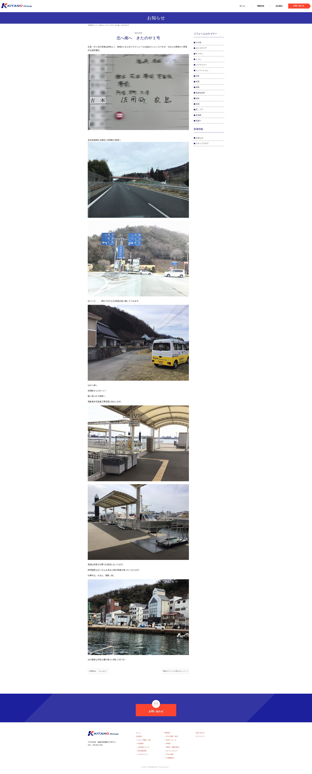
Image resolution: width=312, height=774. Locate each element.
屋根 (197, 87)
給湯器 (198, 115)
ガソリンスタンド (172, 751)
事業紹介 (167, 733)
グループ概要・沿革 (144, 740)
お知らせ (199, 138)
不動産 (168, 743)
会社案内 (279, 6)
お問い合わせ (156, 711)
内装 (197, 76)
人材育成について (143, 747)
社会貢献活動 (142, 751)
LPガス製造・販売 (172, 736)
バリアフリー (201, 65)
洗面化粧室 (200, 93)
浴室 (197, 98)
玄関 (197, 104)
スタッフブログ (202, 143)
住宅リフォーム (171, 740)
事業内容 (260, 6)
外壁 (197, 82)
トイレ (198, 59)
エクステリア (201, 48)
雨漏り (198, 121)
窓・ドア (199, 109)
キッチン (199, 54)
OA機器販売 (170, 758)
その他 (198, 42)
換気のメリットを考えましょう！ (175, 671)
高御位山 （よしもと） (98, 671)
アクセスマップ (143, 754)
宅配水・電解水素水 (172, 747)
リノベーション (202, 70)
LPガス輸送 (170, 754)
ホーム (242, 6)
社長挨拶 (140, 743)
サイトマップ (200, 736)
